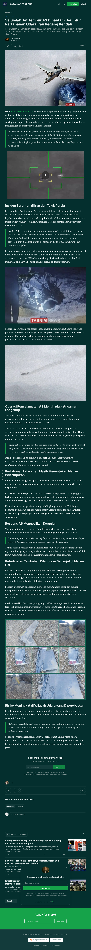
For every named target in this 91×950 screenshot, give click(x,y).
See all (9, 901)
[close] (67, 867)
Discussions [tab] (22, 834)
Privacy (46, 934)
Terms (52, 934)
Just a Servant (15, 38)
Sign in (84, 4)
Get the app (56, 940)
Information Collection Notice (45, 896)
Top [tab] (7, 834)
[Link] (2, 150)
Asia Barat (10, 13)
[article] (45, 847)
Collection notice (62, 934)
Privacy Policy (62, 896)
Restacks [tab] (20, 807)
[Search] (59, 4)
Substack (34, 945)
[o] (45, 175)
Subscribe (73, 4)
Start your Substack (39, 940)
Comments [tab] (10, 807)
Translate (10, 16)
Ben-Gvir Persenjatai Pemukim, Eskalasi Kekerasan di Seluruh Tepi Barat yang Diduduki (32, 862)
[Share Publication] (63, 4)
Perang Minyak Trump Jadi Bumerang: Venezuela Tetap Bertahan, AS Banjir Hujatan (33, 842)
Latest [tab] (13, 834)
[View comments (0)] (15, 46)
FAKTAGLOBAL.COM (22, 111)
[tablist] (14, 806)
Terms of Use (56, 893)
